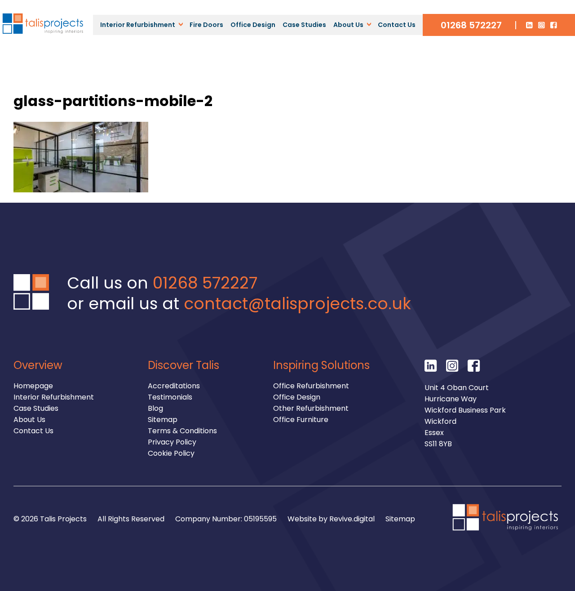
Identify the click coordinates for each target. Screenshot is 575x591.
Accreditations (174, 386)
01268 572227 (471, 25)
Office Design (252, 24)
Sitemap (162, 419)
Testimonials (170, 397)
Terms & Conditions (182, 431)
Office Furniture (300, 419)
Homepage (33, 386)
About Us (348, 24)
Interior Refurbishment (137, 24)
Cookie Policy (171, 453)
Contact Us (397, 24)
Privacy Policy (172, 442)
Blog (155, 408)
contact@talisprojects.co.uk (297, 303)
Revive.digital (352, 519)
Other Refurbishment (311, 408)
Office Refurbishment (311, 386)
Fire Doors (206, 24)
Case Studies (304, 24)
